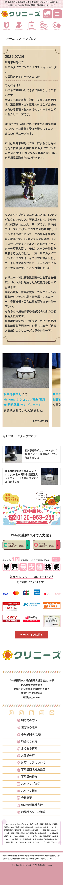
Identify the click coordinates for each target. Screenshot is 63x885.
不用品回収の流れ (32, 734)
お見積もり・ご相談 (33, 812)
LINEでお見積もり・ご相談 (16, 545)
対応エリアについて (33, 762)
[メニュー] (57, 13)
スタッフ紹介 (29, 790)
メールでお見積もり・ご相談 (46, 545)
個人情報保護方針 (32, 804)
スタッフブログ (26, 436)
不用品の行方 (29, 776)
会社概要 (26, 797)
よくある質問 (29, 748)
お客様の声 (28, 755)
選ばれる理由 (29, 727)
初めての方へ (29, 720)
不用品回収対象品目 (33, 769)
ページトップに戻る (31, 634)
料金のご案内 (29, 741)
